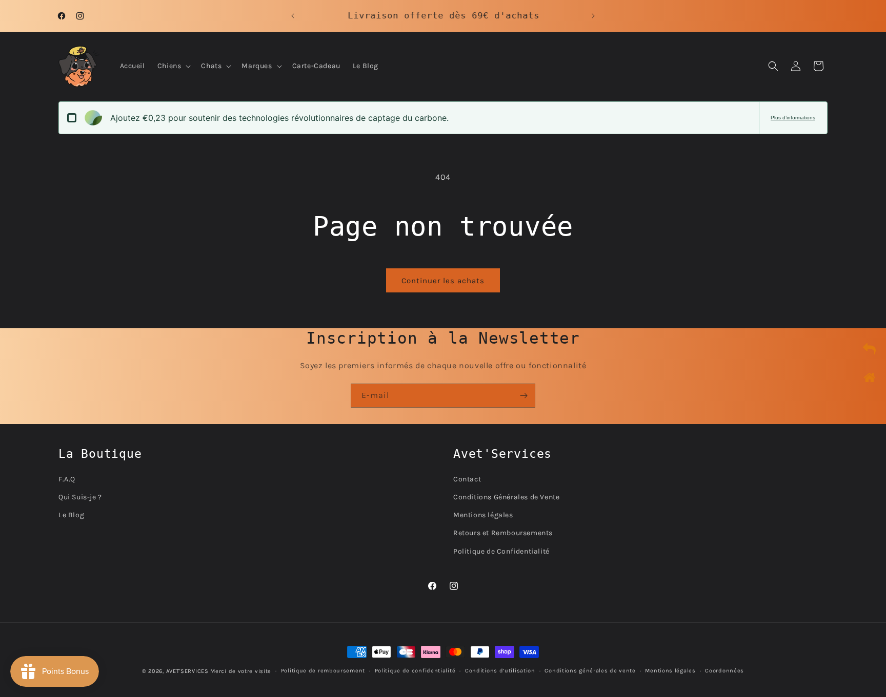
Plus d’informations (793, 117)
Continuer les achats (443, 280)
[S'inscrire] (523, 396)
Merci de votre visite (240, 671)
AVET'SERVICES (187, 671)
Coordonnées (724, 670)
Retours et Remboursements (503, 533)
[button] (173, 66)
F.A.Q (66, 478)
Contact (467, 478)
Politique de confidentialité (415, 670)
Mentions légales (483, 515)
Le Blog (71, 515)
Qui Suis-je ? (80, 497)
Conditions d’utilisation (500, 670)
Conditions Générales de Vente (506, 497)
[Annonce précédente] (292, 16)
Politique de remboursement (323, 670)
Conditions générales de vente (590, 670)
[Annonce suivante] (593, 16)
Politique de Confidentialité (501, 550)
